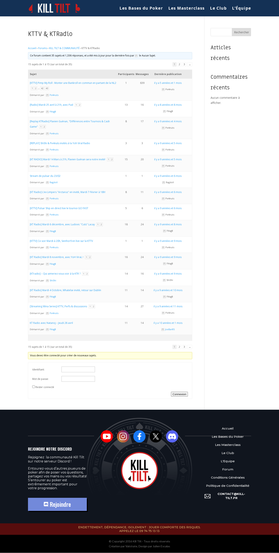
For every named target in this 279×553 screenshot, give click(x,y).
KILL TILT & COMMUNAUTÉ (64, 48)
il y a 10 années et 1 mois (168, 323)
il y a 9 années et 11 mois (168, 306)
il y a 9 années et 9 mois (168, 241)
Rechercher (241, 32)
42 (42, 88)
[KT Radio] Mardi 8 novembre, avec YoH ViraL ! (56, 257)
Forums (42, 48)
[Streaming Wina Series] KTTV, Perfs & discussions (58, 306)
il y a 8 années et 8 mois (168, 105)
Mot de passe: (40, 379)
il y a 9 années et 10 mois (168, 290)
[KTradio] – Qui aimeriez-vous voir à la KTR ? (55, 273)
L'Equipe (228, 461)
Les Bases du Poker (141, 9)
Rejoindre (59, 504)
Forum (227, 469)
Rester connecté (45, 387)
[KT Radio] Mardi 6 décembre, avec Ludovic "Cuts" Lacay (62, 224)
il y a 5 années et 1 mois (168, 83)
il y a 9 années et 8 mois (168, 224)
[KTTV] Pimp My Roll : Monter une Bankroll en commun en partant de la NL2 (73, 83)
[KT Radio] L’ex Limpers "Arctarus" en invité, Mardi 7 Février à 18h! (67, 192)
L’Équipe (241, 9)
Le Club (218, 9)
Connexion (179, 394)
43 (47, 88)
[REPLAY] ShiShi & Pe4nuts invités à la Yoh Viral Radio (60, 143)
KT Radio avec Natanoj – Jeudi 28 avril (51, 323)
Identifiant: (38, 369)
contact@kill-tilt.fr (231, 496)
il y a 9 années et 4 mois (168, 121)
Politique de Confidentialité (227, 486)
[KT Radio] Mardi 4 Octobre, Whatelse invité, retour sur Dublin (65, 290)
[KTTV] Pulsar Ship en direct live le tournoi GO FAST (59, 208)
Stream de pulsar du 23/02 (45, 176)
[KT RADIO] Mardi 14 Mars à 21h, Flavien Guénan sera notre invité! (67, 159)
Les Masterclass (186, 9)
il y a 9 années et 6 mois (168, 176)
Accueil (32, 48)
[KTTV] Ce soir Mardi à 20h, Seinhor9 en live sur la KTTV (61, 241)
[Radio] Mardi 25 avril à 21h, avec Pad (51, 105)
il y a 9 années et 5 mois (168, 143)
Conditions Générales (228, 477)
